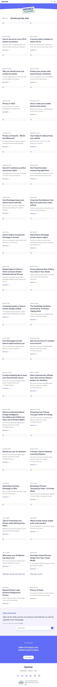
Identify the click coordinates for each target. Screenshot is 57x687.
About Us (30, 670)
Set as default (28, 657)
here (21, 623)
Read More (5, 50)
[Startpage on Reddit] (30, 675)
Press (35, 670)
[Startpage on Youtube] (35, 675)
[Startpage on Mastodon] (39, 675)
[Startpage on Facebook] (17, 675)
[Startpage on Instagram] (26, 675)
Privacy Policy (23, 670)
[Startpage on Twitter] (22, 675)
